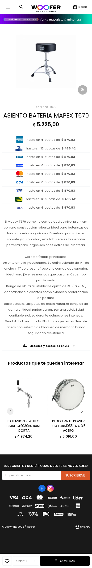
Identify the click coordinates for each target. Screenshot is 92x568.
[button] (21, 7)
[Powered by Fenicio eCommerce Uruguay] (82, 526)
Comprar (67, 561)
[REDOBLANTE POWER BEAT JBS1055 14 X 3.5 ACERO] (68, 394)
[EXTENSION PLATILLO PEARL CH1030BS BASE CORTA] (23, 394)
